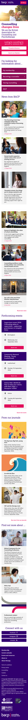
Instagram (13, 636)
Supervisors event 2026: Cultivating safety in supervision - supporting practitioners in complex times (13, 326)
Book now (14, 347)
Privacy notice (5, 667)
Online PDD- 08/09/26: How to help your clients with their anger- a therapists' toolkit (13, 385)
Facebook (13, 632)
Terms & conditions (7, 665)
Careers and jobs (7, 653)
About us (4, 658)
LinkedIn (12, 640)
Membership (5, 650)
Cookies (4, 673)
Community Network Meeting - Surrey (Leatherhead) (11, 356)
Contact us (4, 675)
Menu (24, 2)
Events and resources (8, 655)
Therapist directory (14, 48)
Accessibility (5, 670)
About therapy (6, 660)
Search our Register (14, 53)
